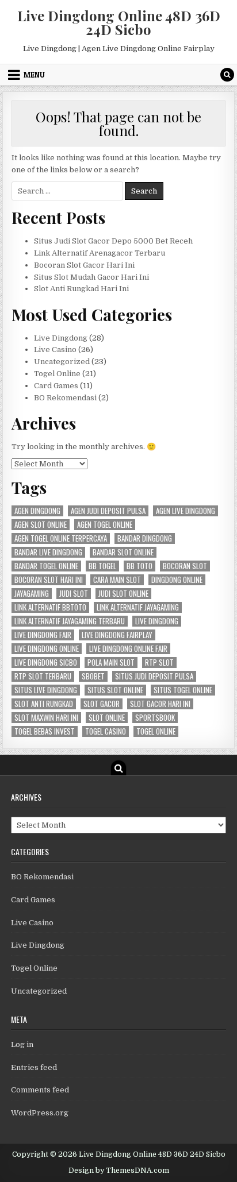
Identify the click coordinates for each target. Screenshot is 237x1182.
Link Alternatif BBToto (50, 607)
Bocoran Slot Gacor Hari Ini (84, 265)
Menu (34, 74)
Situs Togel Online (183, 690)
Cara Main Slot (117, 579)
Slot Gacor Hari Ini (160, 703)
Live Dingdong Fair (42, 634)
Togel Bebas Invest (44, 731)
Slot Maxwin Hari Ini (46, 717)
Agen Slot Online (40, 524)
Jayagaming (31, 593)
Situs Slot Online (115, 690)
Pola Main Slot (111, 662)
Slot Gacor (101, 703)
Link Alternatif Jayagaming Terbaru (69, 621)
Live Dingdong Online (46, 648)
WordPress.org (39, 1112)
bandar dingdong (144, 538)
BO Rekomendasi (65, 397)
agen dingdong (37, 510)
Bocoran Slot (185, 566)
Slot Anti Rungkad (43, 703)
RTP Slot (159, 662)
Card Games (56, 385)
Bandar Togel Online (46, 566)
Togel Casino (105, 731)
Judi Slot (73, 593)
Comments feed (40, 1090)
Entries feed (34, 1067)
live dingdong (156, 621)
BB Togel (102, 566)
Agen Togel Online (104, 524)
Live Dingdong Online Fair (128, 648)
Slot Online (107, 717)
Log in (22, 1044)
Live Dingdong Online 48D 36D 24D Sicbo (118, 22)
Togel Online (57, 373)
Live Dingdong (60, 338)
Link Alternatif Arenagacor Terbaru (99, 253)
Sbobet (93, 676)
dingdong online (176, 579)
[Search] (227, 75)
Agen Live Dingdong (185, 510)
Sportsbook (155, 717)
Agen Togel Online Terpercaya (60, 538)
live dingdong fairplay (117, 634)
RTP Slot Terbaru (42, 676)
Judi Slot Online (123, 593)
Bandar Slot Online (123, 552)
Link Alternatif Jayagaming (138, 607)
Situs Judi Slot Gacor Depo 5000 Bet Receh (113, 241)
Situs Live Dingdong (45, 690)
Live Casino (55, 349)
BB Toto (139, 566)
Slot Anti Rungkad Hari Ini (81, 288)
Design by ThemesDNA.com (118, 1170)
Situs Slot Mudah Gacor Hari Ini (91, 277)
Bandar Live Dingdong (48, 552)
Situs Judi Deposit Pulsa (154, 676)
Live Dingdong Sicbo (45, 662)
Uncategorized (62, 361)
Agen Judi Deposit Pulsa (108, 510)
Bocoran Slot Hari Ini (48, 579)
